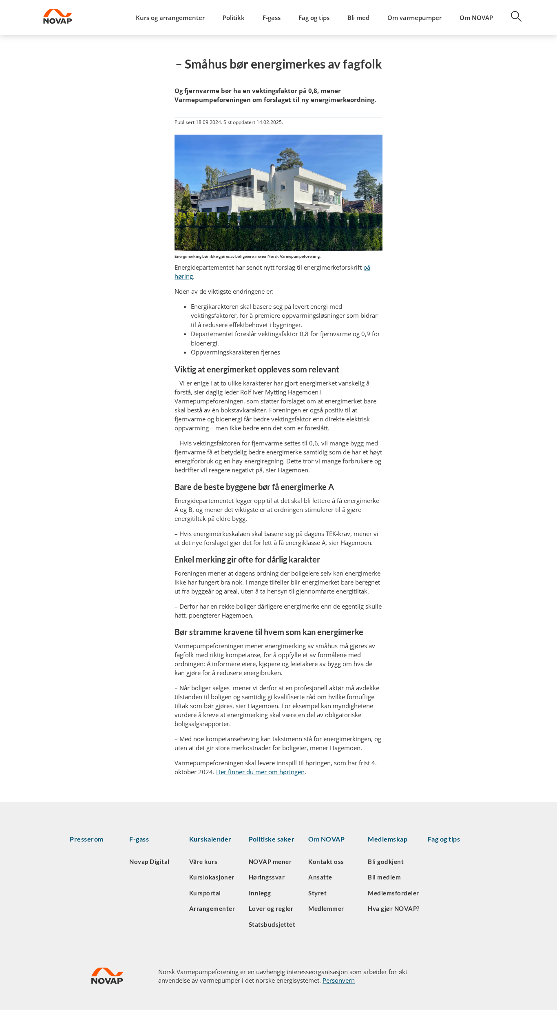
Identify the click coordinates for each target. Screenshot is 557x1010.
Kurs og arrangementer (170, 17)
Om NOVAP (476, 17)
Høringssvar (267, 877)
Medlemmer (326, 908)
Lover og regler (271, 908)
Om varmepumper (414, 17)
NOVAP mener (270, 861)
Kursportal (205, 893)
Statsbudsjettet (272, 924)
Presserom (87, 839)
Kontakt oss (326, 861)
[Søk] (512, 19)
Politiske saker (272, 839)
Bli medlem (384, 877)
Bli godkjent (386, 861)
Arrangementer (212, 908)
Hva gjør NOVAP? (394, 908)
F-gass (272, 17)
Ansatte (320, 877)
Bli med (358, 17)
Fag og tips (313, 17)
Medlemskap (387, 839)
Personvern (339, 980)
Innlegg (260, 893)
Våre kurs (203, 861)
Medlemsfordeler (393, 893)
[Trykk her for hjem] (80, 17)
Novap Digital (149, 861)
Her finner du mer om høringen (260, 772)
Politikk (234, 17)
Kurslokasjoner (211, 877)
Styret (317, 893)
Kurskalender (210, 839)
